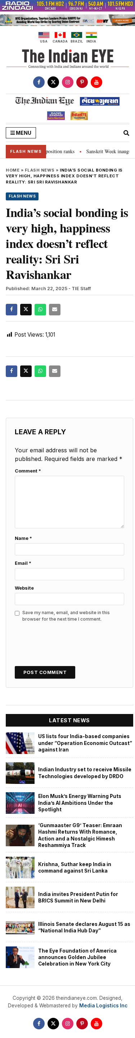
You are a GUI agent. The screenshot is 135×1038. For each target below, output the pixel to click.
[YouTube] (96, 82)
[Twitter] (53, 82)
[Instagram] (67, 82)
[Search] (126, 133)
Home (12, 170)
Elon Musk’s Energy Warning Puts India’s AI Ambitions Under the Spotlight (79, 802)
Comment (28, 471)
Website (24, 588)
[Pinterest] (82, 82)
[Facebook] (39, 82)
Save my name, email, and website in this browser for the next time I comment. (66, 616)
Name (23, 538)
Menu (23, 133)
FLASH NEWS (40, 170)
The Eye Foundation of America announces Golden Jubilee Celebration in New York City (77, 957)
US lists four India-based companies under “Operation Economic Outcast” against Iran (85, 743)
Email (23, 563)
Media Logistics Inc (103, 1005)
